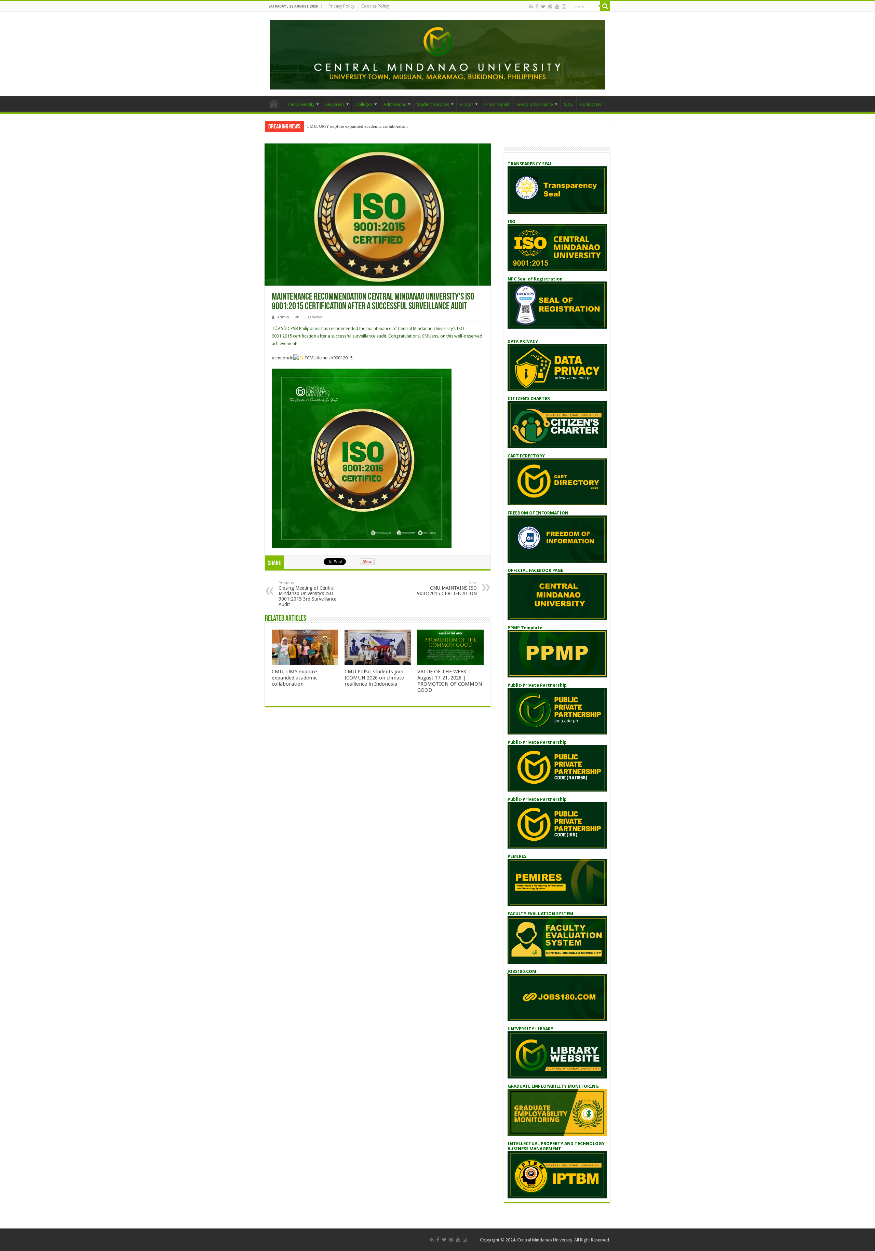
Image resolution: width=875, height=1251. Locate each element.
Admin (283, 317)
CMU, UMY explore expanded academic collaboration (357, 126)
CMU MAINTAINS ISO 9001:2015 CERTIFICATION (447, 588)
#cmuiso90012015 (334, 357)
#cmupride (282, 357)
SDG (568, 104)
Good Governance (535, 104)
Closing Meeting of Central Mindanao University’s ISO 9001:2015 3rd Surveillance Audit (307, 594)
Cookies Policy (375, 6)
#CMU (310, 357)
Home (274, 103)
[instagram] (564, 6)
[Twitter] (543, 6)
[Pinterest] (550, 6)
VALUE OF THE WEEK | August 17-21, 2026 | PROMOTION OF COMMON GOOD (449, 681)
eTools (466, 104)
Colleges (364, 104)
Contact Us (590, 104)
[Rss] (531, 6)
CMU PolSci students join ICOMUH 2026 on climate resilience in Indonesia (374, 678)
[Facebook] (537, 6)
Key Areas (335, 104)
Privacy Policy (341, 6)
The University (300, 104)
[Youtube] (557, 6)
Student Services (433, 104)
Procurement (497, 104)
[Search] (605, 6)
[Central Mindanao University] (437, 53)
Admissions (394, 104)
